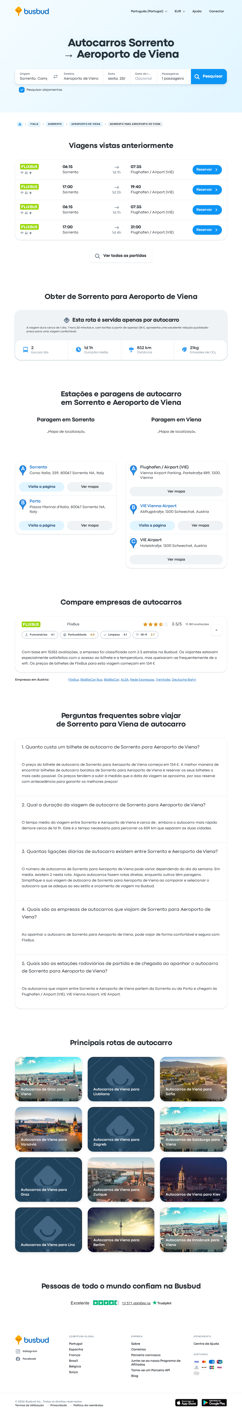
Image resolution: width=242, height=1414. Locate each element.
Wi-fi (144, 635)
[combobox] (33, 76)
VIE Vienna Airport (158, 506)
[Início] (20, 124)
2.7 (153, 635)
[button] (55, 76)
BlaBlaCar (111, 679)
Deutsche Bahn (184, 679)
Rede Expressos (142, 679)
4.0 (92, 635)
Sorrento (38, 467)
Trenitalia (163, 679)
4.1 (52, 635)
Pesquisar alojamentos (44, 89)
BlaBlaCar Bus (91, 679)
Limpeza (114, 635)
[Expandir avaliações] (216, 630)
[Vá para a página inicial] (32, 11)
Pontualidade (77, 635)
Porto (35, 501)
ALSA (125, 679)
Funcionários (38, 635)
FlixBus (73, 624)
